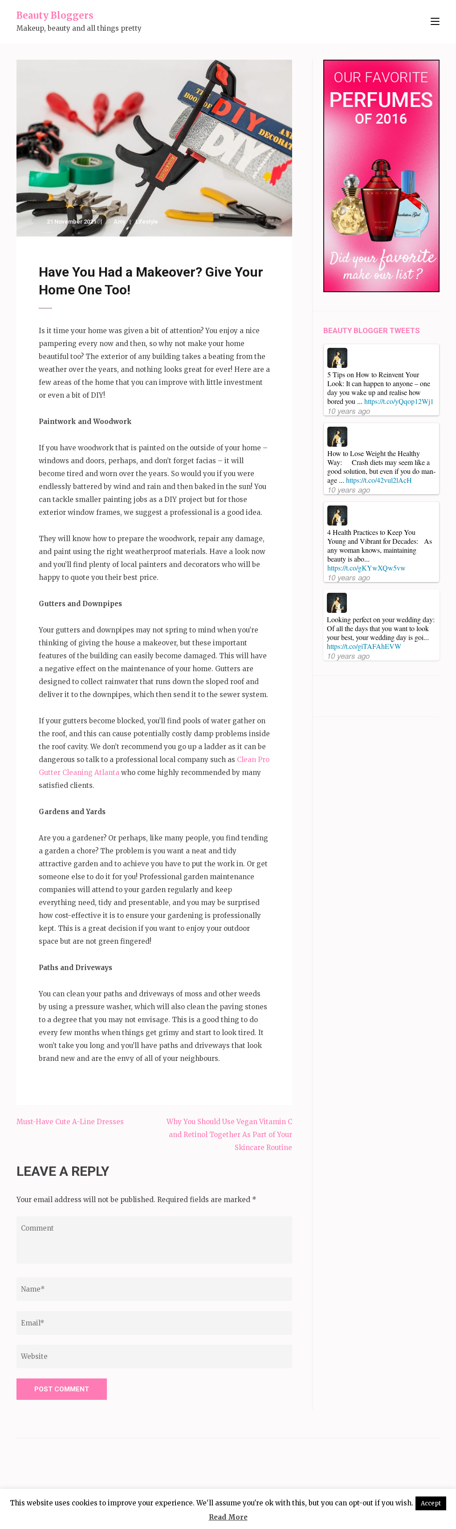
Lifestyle (146, 221)
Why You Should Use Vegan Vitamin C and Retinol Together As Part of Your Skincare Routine (229, 1134)
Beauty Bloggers (55, 15)
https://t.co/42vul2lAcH (379, 480)
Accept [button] (431, 1503)
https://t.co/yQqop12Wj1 (399, 401)
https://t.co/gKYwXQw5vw (366, 567)
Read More (228, 1517)
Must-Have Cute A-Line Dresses (70, 1121)
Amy (119, 221)
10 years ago (348, 410)
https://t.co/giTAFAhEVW (364, 646)
